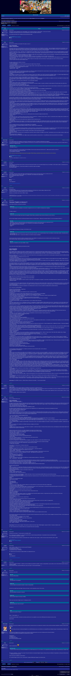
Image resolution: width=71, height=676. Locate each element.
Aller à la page (59, 25)
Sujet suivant (68, 27)
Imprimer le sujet (4, 27)
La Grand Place (8, 21)
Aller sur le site (35, 14)
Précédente (62, 25)
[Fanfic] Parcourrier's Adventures (9, 22)
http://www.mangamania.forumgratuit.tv (14, 183)
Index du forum (3, 21)
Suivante (69, 25)
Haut (2, 40)
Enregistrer (42, 18)
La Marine (5, 23)
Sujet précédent (64, 27)
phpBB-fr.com (37, 675)
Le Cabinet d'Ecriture (14, 21)
